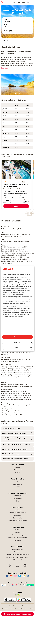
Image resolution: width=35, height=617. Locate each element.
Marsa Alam (17, 495)
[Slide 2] (16, 93)
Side (17, 501)
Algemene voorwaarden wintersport (17, 557)
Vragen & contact (17, 549)
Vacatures (17, 515)
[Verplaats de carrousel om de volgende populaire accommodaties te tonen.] (31, 213)
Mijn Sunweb (17, 552)
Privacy (17, 529)
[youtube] (25, 566)
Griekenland (17, 470)
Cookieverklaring (17, 535)
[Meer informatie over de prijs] (28, 201)
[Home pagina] (2, 2)
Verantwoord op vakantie (17, 512)
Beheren (17, 347)
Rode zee (17, 487)
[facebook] (10, 566)
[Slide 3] (18, 93)
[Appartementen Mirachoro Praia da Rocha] (16, 185)
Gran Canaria (17, 484)
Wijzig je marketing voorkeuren (17, 537)
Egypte (17, 472)
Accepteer (17, 337)
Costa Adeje (17, 498)
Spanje (17, 467)
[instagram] (17, 566)
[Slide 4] (19, 93)
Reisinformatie (17, 560)
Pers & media (17, 518)
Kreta (17, 481)
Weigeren (17, 342)
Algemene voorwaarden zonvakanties (17, 554)
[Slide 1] (15, 93)
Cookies (17, 532)
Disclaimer (17, 540)
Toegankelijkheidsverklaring (17, 520)
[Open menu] (32, 2)
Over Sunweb (17, 510)
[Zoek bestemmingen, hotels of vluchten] (19, 2)
